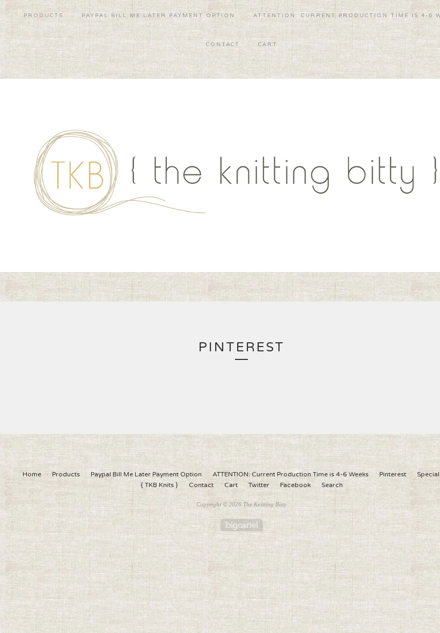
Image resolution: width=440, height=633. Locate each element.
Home (32, 474)
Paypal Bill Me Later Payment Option (158, 15)
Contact (223, 44)
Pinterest (392, 474)
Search (332, 485)
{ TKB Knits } (159, 485)
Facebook (295, 485)
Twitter (258, 485)
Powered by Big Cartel (242, 525)
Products (43, 15)
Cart (267, 44)
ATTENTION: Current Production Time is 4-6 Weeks (290, 474)
